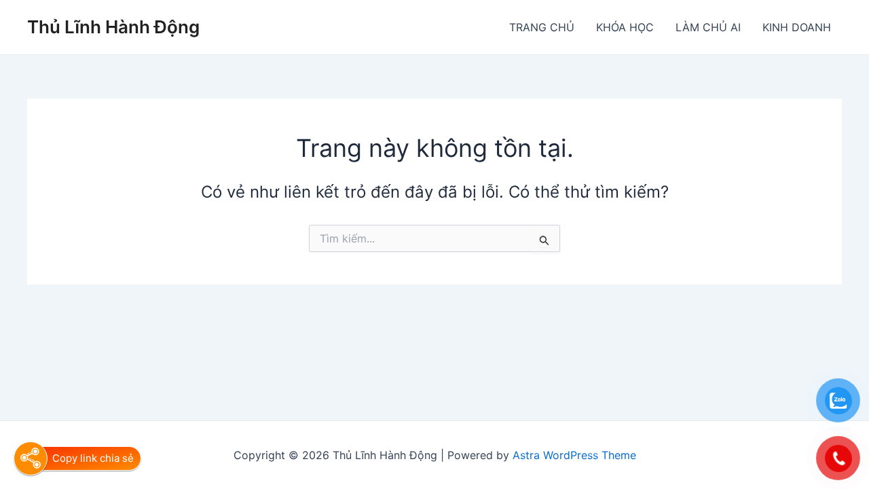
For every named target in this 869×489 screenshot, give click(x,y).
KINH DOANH (796, 27)
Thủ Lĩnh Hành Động (113, 26)
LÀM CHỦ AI (708, 27)
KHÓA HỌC (625, 27)
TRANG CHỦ (541, 27)
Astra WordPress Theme (574, 455)
